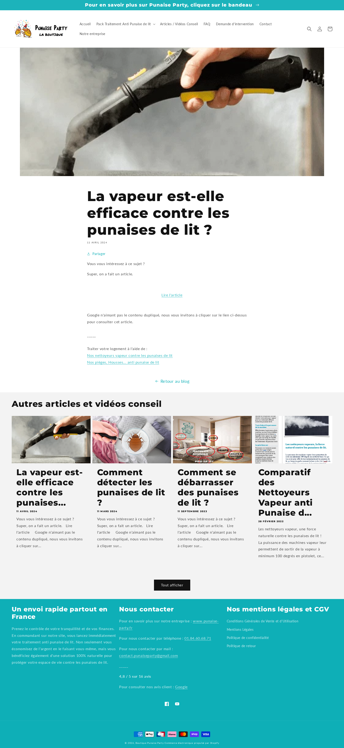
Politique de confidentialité (248, 638)
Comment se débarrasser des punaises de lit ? (208, 487)
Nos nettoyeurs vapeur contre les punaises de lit (130, 355)
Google (181, 686)
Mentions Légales (240, 629)
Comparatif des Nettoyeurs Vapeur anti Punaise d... (285, 492)
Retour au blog (175, 381)
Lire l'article (171, 295)
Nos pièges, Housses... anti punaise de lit (123, 362)
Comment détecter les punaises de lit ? (131, 487)
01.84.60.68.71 (197, 638)
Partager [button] (99, 254)
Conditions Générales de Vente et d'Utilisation (263, 621)
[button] (125, 24)
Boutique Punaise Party (149, 742)
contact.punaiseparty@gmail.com (148, 655)
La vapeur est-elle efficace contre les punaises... (49, 487)
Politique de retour (241, 646)
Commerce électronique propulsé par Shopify (192, 742)
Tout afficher (172, 585)
